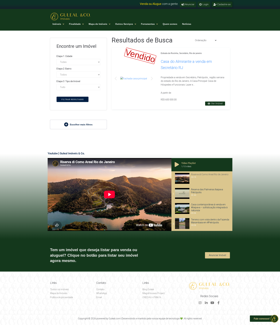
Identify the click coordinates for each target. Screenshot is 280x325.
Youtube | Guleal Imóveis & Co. (66, 153)
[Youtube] (212, 302)
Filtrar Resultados (72, 99)
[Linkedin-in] (206, 302)
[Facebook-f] (218, 302)
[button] (78, 124)
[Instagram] (200, 302)
